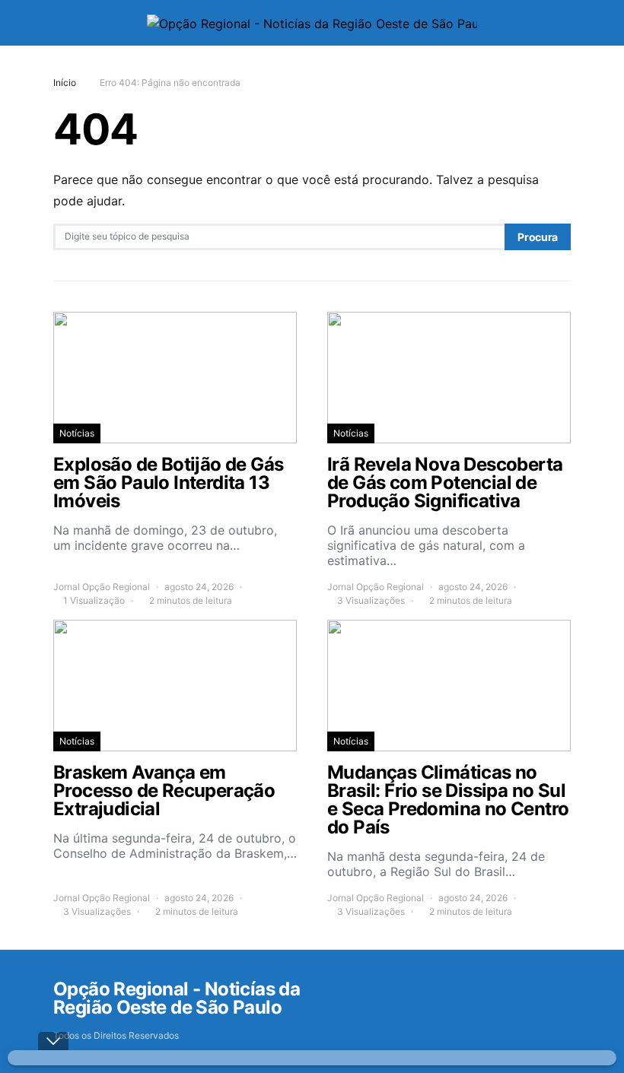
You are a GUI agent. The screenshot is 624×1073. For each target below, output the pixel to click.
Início (64, 82)
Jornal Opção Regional (101, 586)
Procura (537, 236)
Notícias (76, 433)
